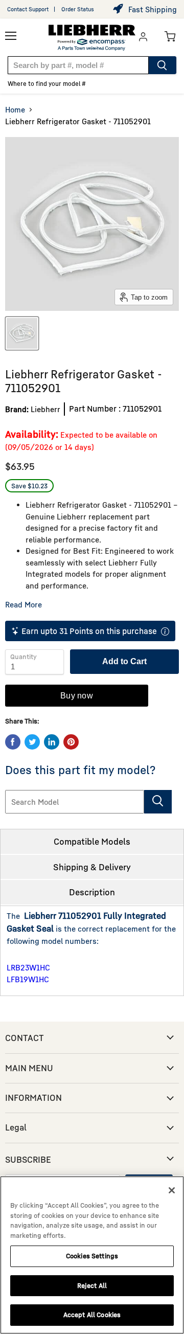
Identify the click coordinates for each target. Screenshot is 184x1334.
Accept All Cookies (92, 1314)
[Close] (171, 1190)
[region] (92, 1255)
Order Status (77, 9)
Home (15, 109)
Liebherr (45, 409)
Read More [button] (23, 604)
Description (92, 892)
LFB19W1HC (28, 979)
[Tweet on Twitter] (32, 742)
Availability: (31, 434)
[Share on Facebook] (12, 742)
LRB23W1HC (28, 967)
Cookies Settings (92, 1256)
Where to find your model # (47, 83)
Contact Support (28, 9)
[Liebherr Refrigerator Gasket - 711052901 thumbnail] (22, 333)
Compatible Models (92, 841)
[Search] (162, 65)
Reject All (92, 1285)
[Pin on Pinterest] (71, 742)
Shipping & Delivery (92, 867)
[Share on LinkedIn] (51, 742)
